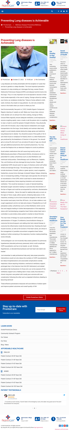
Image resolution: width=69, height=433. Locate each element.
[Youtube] (64, 11)
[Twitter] (61, 11)
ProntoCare (7, 25)
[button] (2, 11)
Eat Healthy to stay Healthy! (53, 54)
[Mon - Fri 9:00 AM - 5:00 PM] (53, 3)
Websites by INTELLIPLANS (61, 429)
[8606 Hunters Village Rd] (18, 3)
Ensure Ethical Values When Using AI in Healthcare (64, 153)
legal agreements (38, 427)
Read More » (53, 120)
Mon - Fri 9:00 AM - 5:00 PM (61, 3)
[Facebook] (60, 426)
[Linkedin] (66, 11)
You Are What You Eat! (53, 139)
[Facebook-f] (58, 11)
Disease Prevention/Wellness (31, 25)
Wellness (18, 25)
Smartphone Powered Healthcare (54, 218)
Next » (59, 273)
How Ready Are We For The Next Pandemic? (64, 222)
